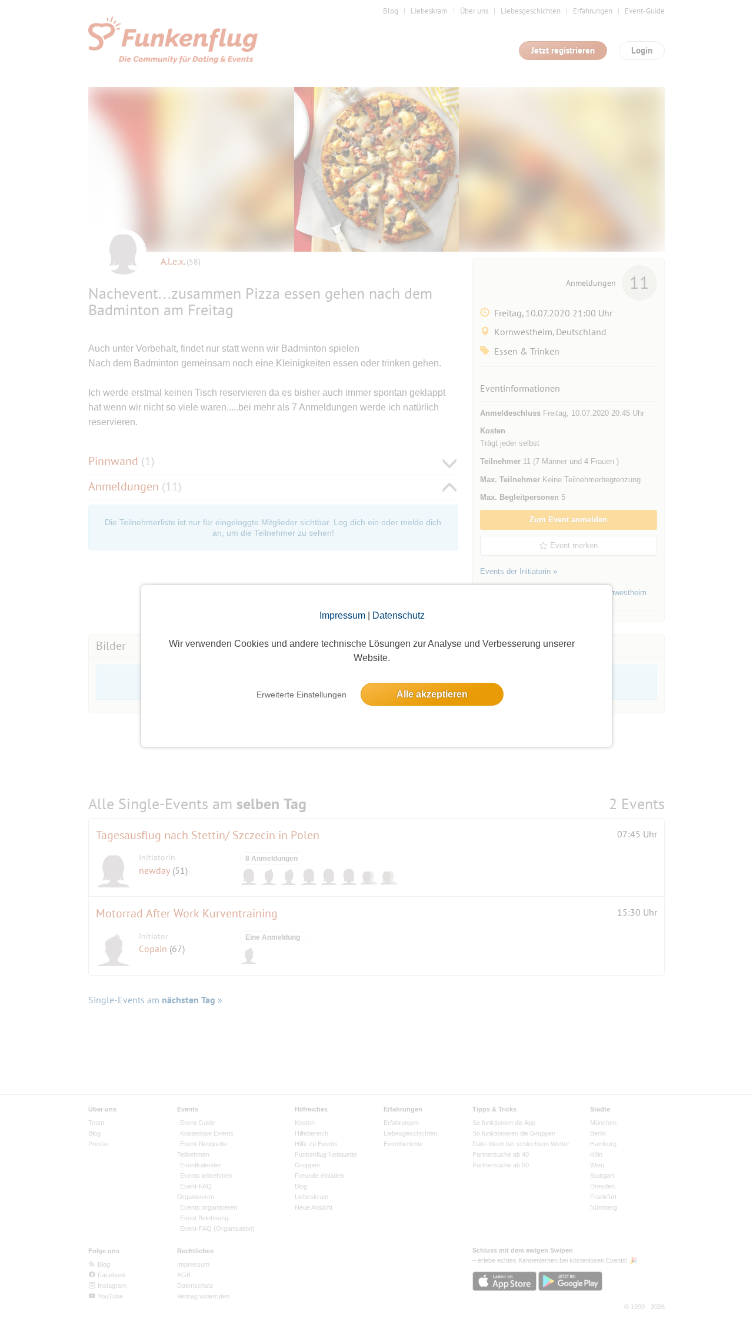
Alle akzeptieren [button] (432, 694)
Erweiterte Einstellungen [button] (301, 694)
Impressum (342, 615)
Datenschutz (398, 615)
